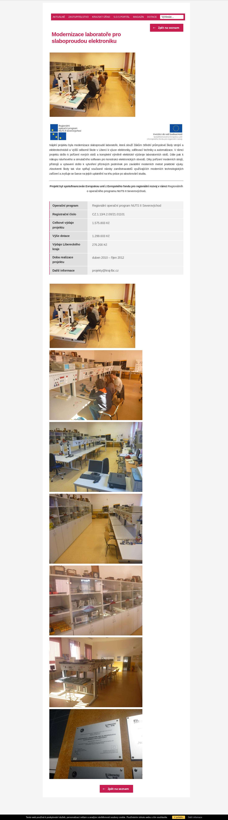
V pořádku (178, 817)
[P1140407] (95, 457)
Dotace (152, 17)
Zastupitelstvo (78, 17)
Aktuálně (59, 17)
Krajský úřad (101, 17)
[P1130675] (95, 672)
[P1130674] (95, 600)
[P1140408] (95, 529)
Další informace (195, 817)
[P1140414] (95, 385)
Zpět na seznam (168, 28)
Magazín (138, 17)
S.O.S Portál (122, 17)
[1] (92, 84)
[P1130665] (95, 744)
